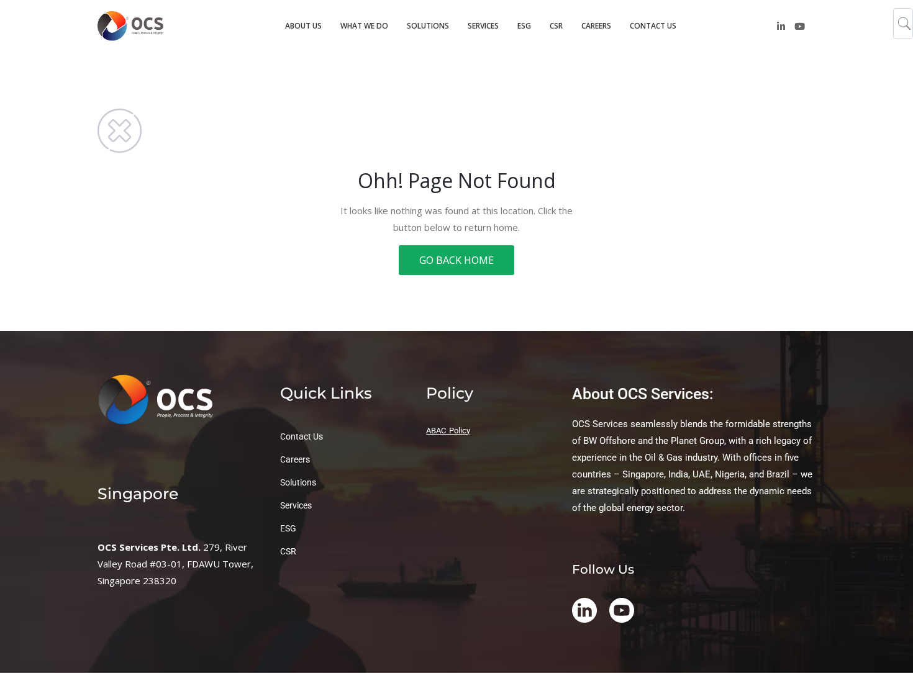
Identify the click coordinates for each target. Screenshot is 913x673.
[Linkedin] (781, 26)
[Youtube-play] (799, 26)
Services (296, 505)
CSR (556, 25)
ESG (524, 25)
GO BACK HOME (456, 260)
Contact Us (301, 436)
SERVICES (483, 25)
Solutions (298, 482)
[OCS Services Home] (141, 25)
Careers (295, 459)
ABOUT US (303, 25)
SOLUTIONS (428, 25)
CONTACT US (653, 25)
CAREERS (596, 25)
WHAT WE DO (364, 25)
